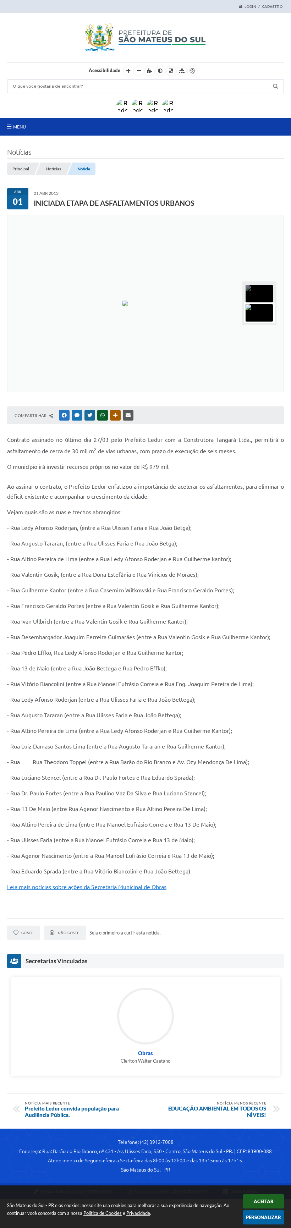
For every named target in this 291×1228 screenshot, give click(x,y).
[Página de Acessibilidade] (192, 71)
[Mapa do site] (181, 71)
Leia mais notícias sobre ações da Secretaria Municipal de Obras (86, 887)
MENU (19, 126)
